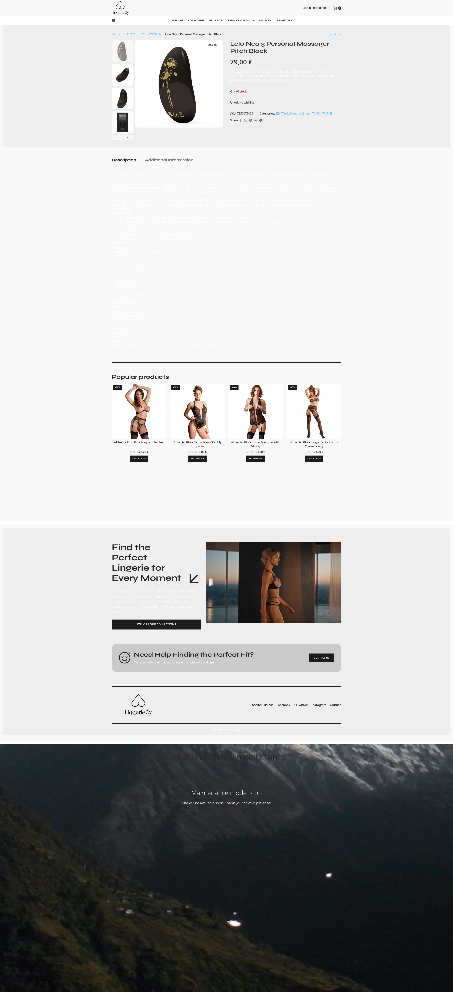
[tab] (124, 160)
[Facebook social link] (241, 120)
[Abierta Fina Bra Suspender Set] (139, 411)
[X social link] (245, 120)
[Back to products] (335, 34)
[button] (117, 137)
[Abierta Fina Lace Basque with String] (255, 411)
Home (116, 34)
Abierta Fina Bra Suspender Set (139, 442)
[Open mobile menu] (113, 20)
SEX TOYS (130, 34)
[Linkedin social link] (255, 120)
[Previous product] (331, 34)
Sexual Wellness (300, 113)
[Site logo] (120, 8)
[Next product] (339, 34)
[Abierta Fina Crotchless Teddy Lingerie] (197, 411)
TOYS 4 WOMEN (150, 34)
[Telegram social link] (260, 120)
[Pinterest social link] (250, 120)
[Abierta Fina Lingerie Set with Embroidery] (314, 411)
